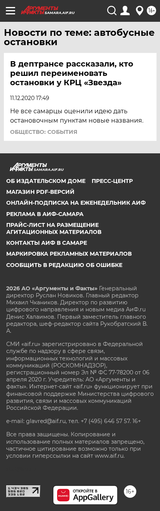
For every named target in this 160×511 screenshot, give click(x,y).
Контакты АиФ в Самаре (46, 242)
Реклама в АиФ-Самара (44, 214)
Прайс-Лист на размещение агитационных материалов (53, 228)
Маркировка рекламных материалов (69, 253)
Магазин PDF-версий (40, 191)
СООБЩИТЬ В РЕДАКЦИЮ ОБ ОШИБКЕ (64, 265)
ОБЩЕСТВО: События (43, 132)
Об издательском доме (45, 180)
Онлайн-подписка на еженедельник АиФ (76, 202)
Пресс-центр (112, 180)
